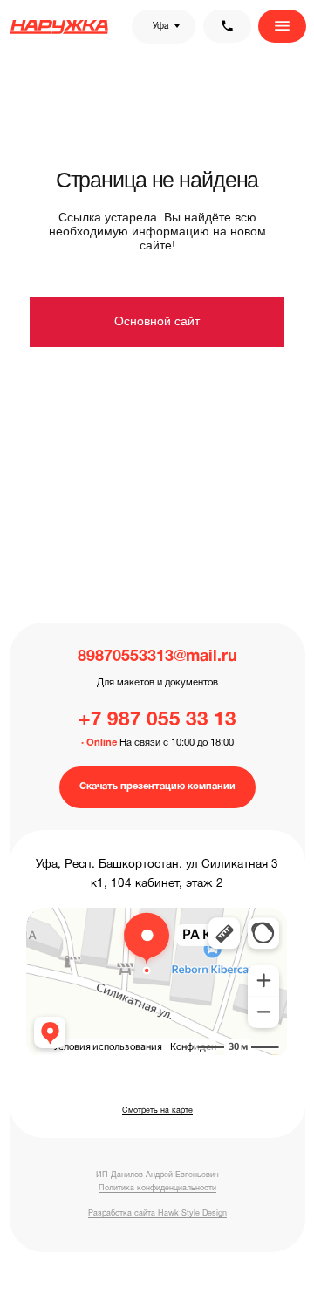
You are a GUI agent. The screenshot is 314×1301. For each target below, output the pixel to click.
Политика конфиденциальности (157, 1188)
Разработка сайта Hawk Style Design (157, 1213)
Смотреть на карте (157, 1110)
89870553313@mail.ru (157, 657)
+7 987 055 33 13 (157, 720)
